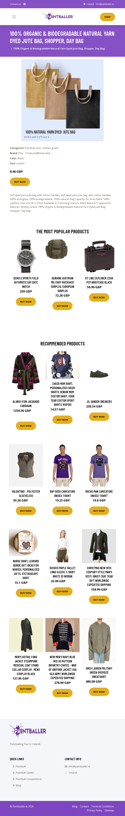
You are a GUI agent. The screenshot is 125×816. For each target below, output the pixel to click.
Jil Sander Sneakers (99, 401)
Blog (18, 785)
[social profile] (24, 4)
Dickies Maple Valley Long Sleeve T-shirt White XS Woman (62, 572)
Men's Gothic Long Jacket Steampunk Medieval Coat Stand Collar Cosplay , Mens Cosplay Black (26, 665)
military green (51, 148)
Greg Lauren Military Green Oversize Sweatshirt (99, 672)
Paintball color (33, 148)
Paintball (21, 766)
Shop (107, 16)
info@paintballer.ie (105, 4)
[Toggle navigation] (14, 17)
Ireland (90, 4)
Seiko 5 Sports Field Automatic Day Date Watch (25, 282)
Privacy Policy (94, 810)
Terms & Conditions (102, 806)
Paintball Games (25, 772)
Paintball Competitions (29, 779)
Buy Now (20, 181)
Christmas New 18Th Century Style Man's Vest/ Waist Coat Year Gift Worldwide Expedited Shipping (99, 576)
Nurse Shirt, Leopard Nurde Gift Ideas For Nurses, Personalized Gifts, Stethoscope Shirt (25, 569)
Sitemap (109, 810)
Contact (84, 806)
